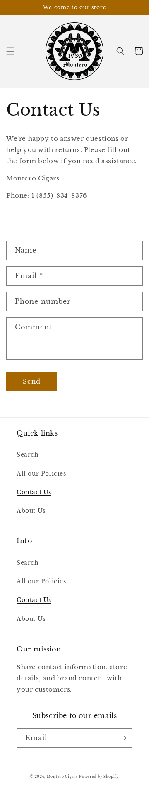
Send (32, 381)
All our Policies (41, 473)
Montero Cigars (62, 776)
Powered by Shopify (99, 776)
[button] (10, 51)
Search (28, 454)
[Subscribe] (123, 738)
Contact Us (34, 492)
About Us (31, 510)
